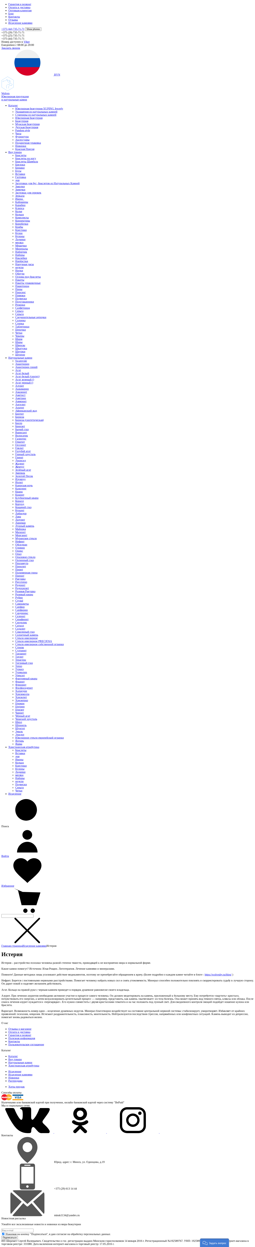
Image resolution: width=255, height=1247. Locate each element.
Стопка (19, 323)
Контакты (14, 16)
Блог (11, 13)
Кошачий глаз (23, 507)
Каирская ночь (24, 485)
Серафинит (22, 619)
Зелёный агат (23, 469)
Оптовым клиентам (20, 10)
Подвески (21, 298)
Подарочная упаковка (28, 142)
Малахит (20, 532)
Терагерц (20, 659)
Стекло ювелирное (26, 638)
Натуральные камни (20, 357)
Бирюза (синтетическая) (29, 420)
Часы (18, 133)
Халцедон (21, 691)
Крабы (19, 226)
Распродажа (15, 1080)
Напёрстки (21, 261)
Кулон (19, 233)
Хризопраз (21, 700)
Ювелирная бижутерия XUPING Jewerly (39, 108)
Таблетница (22, 326)
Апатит (19, 407)
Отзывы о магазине (19, 1028)
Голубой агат (23, 451)
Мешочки (21, 245)
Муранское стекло (26, 538)
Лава (18, 516)
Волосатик (21, 435)
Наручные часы (24, 264)
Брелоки (20, 164)
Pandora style (22, 130)
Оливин (20, 547)
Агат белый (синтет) (27, 376)
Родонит (20, 585)
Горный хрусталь (25, 454)
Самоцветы (22, 603)
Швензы (20, 345)
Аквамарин (22, 388)
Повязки (20, 295)
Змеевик (20, 472)
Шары (19, 342)
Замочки (20, 189)
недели (19, 267)
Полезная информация (21, 1038)
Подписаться (9, 1237)
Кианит (19, 494)
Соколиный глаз (25, 631)
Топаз (18, 666)
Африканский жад (26, 410)
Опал (18, 553)
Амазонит (21, 392)
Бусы (18, 170)
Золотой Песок (24, 476)
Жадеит (19, 463)
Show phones (33, 29)
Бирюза (19, 416)
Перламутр (21, 563)
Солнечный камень (26, 634)
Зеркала (19, 195)
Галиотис (20, 438)
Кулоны (19, 236)
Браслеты (20, 155)
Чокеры (19, 335)
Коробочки (21, 223)
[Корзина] (27, 912)
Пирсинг (20, 292)
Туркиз (19, 669)
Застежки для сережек (28, 192)
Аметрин (20, 398)
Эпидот (19, 734)
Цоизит (19, 709)
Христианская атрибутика (23, 747)
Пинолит (20, 566)
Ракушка (20, 578)
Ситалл (19, 625)
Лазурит (20, 519)
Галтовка (20, 177)
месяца (19, 242)
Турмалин (21, 672)
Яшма (18, 743)
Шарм (18, 339)
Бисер (18, 423)
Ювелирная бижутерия (28, 117)
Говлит (19, 448)
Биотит (19, 413)
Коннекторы (22, 220)
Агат (18, 370)
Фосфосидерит (24, 687)
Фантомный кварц (26, 678)
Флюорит (20, 684)
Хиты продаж (16, 1086)
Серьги (19, 314)
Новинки (20, 145)
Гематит (20, 441)
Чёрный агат (22, 715)
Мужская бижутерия (27, 124)
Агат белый (22, 373)
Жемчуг (19, 466)
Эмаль (19, 731)
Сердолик (21, 622)
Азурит (19, 385)
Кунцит (19, 510)
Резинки (20, 304)
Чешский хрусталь (26, 719)
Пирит (19, 569)
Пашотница (22, 286)
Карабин (20, 205)
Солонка (20, 320)
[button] (214, 1243)
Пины (18, 289)
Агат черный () (24, 382)
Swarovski (21, 360)
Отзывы (13, 19)
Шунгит (20, 728)
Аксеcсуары (22, 139)
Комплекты (22, 217)
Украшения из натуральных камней (36, 111)
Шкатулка (21, 348)
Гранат (19, 457)
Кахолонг (21, 488)
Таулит (19, 656)
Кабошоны (21, 202)
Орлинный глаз (24, 560)
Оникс (19, 550)
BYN (56, 74)
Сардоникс (21, 613)
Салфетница (22, 307)
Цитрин (20, 706)
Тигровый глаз (24, 662)
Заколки (20, 186)
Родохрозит (22, 588)
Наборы (20, 254)
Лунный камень (24, 525)
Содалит (20, 628)
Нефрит (19, 541)
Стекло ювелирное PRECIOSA (33, 641)
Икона (19, 198)
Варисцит (21, 432)
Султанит (21, 650)
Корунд (19, 504)
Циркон (19, 703)
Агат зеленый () (24, 379)
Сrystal (19, 600)
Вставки (20, 174)
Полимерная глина (26, 572)
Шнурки (20, 351)
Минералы (21, 248)
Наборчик (21, 251)
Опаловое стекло (25, 557)
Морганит (21, 535)
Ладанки (20, 239)
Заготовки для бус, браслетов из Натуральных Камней (47, 183)
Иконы (19, 759)
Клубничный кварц (27, 497)
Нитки (19, 270)
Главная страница (11, 945)
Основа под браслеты (28, 276)
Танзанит (20, 653)
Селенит (20, 616)
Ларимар (20, 522)
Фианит (20, 681)
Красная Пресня (24, 149)
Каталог (13, 105)
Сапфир (20, 606)
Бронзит (20, 426)
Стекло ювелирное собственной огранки (39, 644)
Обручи (19, 273)
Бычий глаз (22, 429)
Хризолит (21, 697)
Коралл (19, 501)
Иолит (19, 482)
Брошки (20, 167)
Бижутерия (21, 121)
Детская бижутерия (26, 127)
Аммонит (21, 401)
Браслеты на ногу (25, 158)
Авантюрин (22, 363)
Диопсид (20, 460)
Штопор (20, 354)
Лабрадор (21, 513)
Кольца (19, 214)
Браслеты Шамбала (26, 161)
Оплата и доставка (19, 7)
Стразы (19, 647)
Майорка (20, 529)
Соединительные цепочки (30, 317)
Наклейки (21, 258)
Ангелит (20, 404)
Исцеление (14, 793)
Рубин (19, 597)
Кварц (19, 491)
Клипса (19, 208)
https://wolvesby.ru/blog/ (218, 974)
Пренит (19, 575)
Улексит (20, 675)
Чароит (19, 712)
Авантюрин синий (26, 367)
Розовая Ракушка (25, 591)
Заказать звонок (10, 48)
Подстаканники (24, 301)
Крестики (21, 230)
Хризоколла (22, 694)
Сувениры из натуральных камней (35, 114)
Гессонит (20, 444)
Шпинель (21, 725)
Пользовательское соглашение (26, 1044)
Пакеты (19, 279)
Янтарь (19, 740)
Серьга (19, 311)
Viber (27, 41)
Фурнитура (22, 136)
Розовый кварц (24, 594)
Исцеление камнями (20, 22)
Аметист (20, 395)
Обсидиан (21, 544)
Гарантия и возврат (19, 4)
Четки (18, 332)
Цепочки (20, 329)
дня (17, 180)
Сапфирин (21, 610)
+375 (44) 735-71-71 (12, 29)
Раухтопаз (21, 582)
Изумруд (20, 479)
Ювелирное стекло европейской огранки (39, 737)
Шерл (18, 722)
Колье (18, 211)
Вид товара (15, 152)
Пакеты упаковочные (28, 283)
